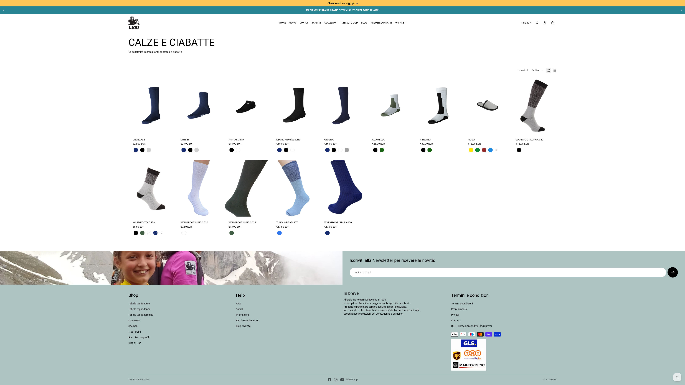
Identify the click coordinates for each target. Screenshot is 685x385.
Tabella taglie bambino (140, 314)
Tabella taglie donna (139, 309)
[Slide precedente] (4, 10)
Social (239, 309)
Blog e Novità (243, 326)
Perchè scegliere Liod (247, 320)
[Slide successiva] (681, 10)
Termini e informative (138, 379)
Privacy (455, 314)
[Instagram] (336, 380)
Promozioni (242, 314)
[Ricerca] (537, 23)
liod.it (554, 379)
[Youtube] (342, 380)
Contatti (455, 320)
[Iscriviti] (673, 272)
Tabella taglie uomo (139, 303)
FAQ (238, 303)
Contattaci (134, 320)
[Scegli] (168, 128)
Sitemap (133, 326)
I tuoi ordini (134, 331)
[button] (537, 71)
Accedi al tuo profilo (139, 337)
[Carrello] (553, 23)
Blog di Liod (134, 343)
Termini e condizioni (462, 303)
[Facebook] (329, 380)
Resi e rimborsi (459, 309)
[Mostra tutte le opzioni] (496, 150)
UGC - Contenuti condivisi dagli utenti (471, 326)
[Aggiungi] (311, 211)
